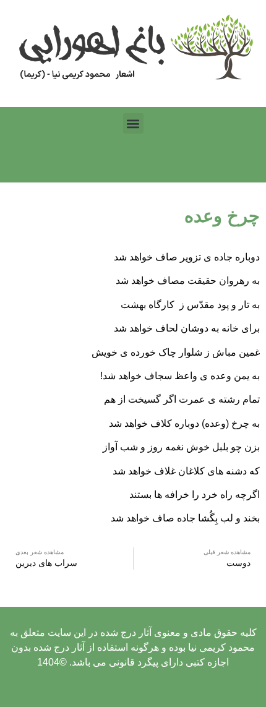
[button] (133, 123)
